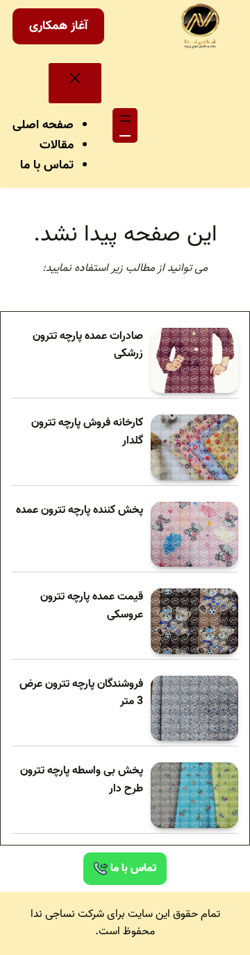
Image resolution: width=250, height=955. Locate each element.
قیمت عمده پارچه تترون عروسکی (91, 606)
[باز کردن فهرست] (125, 125)
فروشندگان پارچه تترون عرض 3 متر (81, 693)
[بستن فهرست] (75, 83)
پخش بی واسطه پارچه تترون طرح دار (81, 780)
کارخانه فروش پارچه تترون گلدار (87, 432)
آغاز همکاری (58, 26)
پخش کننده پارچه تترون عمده (79, 510)
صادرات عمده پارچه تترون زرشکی (88, 345)
